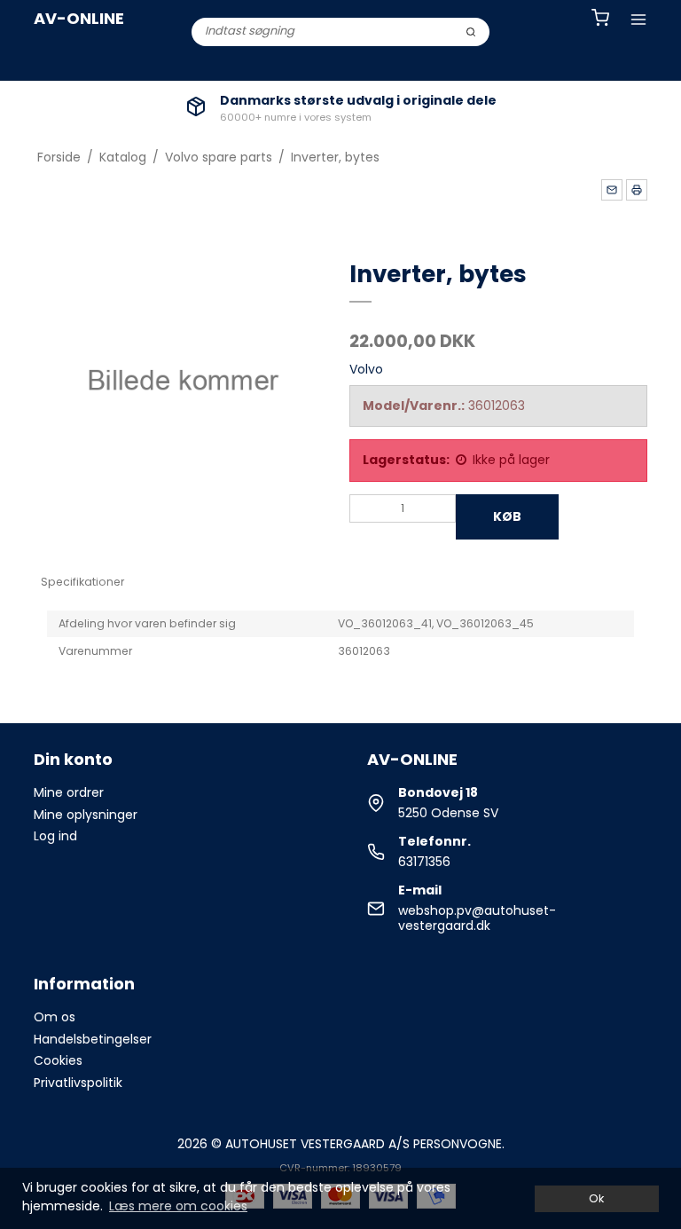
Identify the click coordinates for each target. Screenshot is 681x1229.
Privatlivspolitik (78, 1082)
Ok (596, 1198)
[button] (611, 190)
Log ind (55, 836)
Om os (54, 1017)
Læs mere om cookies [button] (178, 1206)
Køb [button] (507, 516)
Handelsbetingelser (93, 1039)
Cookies (58, 1060)
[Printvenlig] (636, 190)
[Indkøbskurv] (600, 20)
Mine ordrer (69, 792)
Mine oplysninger (85, 814)
